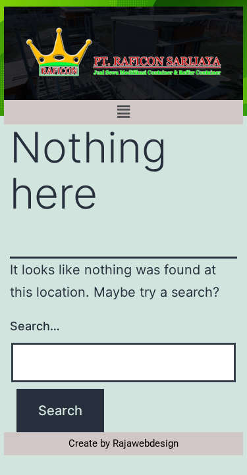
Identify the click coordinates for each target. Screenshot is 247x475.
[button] (123, 112)
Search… (35, 326)
